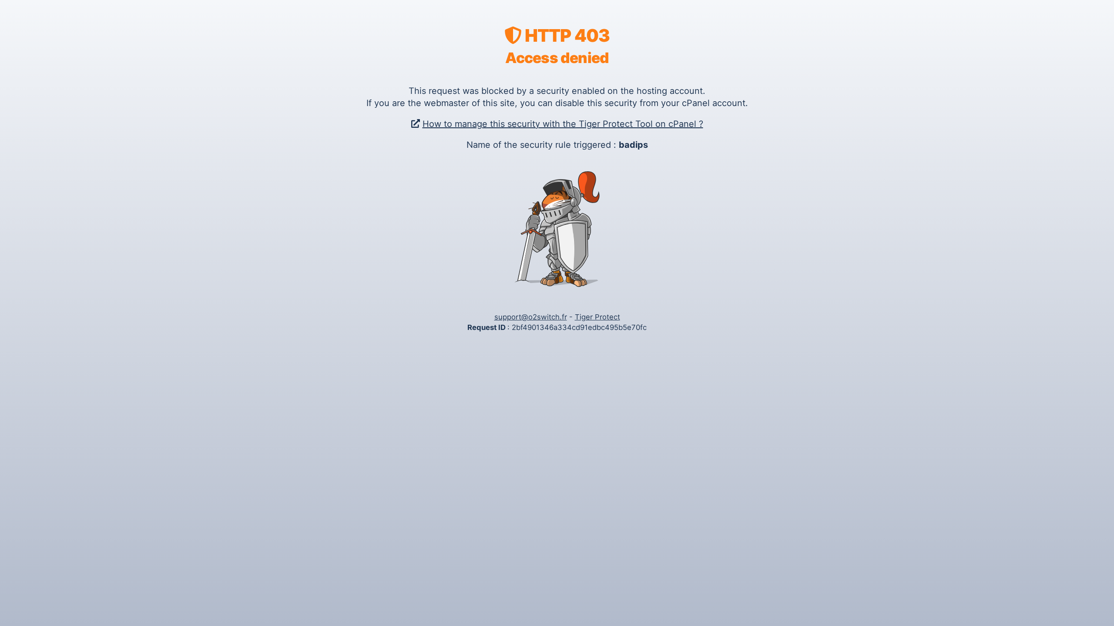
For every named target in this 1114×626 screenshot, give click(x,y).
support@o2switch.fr (530, 317)
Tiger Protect (597, 317)
